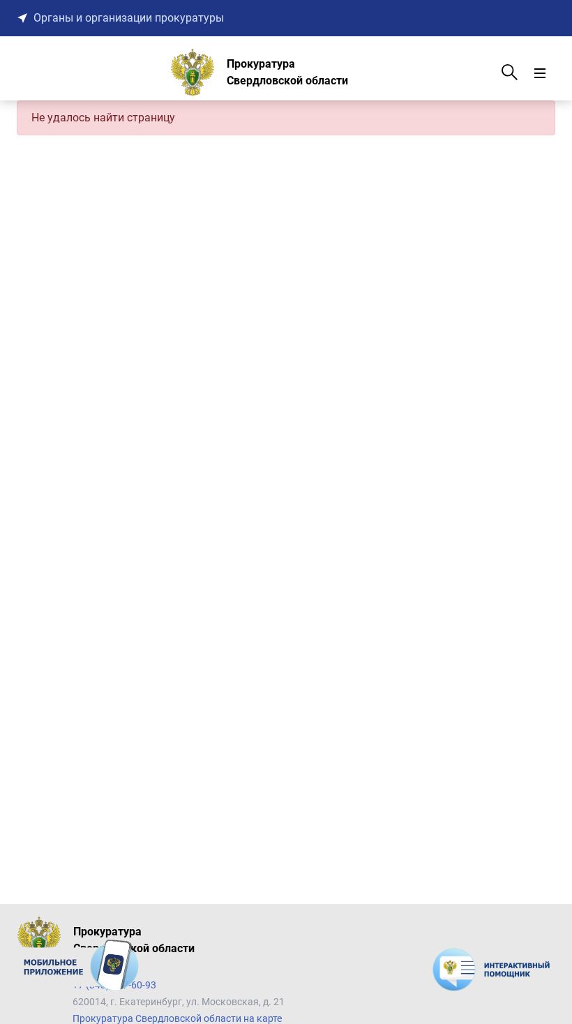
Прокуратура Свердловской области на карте (177, 1018)
